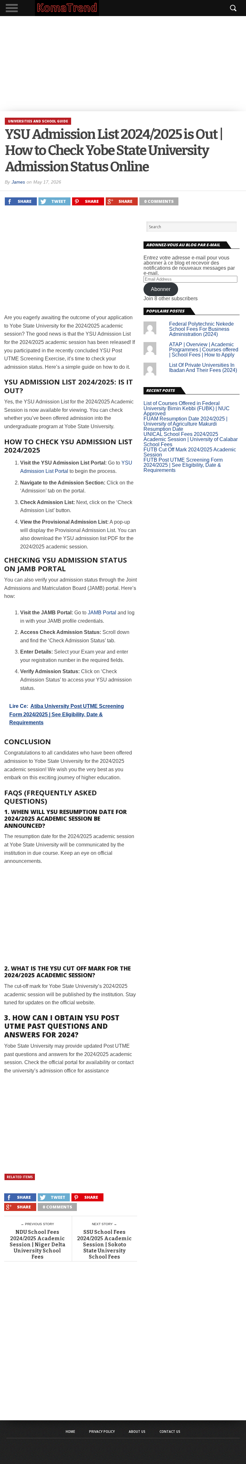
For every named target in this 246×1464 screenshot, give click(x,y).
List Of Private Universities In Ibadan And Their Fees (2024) (203, 367)
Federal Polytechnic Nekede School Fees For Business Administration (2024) (201, 329)
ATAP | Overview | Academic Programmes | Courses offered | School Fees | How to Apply (203, 349)
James (18, 182)
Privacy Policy (102, 1431)
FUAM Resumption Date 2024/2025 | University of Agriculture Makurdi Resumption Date (185, 424)
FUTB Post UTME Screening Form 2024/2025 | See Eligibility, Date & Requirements (183, 465)
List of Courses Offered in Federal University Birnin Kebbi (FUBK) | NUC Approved (187, 408)
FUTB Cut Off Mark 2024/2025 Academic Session (190, 452)
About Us (137, 1431)
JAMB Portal (102, 612)
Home (70, 1431)
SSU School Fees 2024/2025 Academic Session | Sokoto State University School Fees (104, 1244)
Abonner (160, 289)
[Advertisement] (123, 64)
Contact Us (170, 1431)
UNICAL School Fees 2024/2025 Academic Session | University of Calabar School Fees (191, 439)
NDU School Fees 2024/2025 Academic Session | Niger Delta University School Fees (37, 1244)
